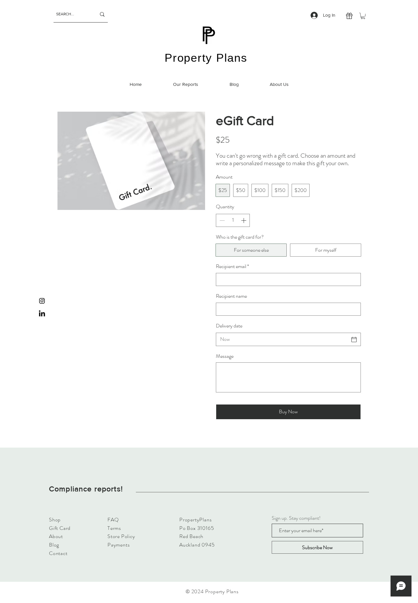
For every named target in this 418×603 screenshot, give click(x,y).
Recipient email (232, 266)
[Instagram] (42, 301)
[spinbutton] (233, 220)
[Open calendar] (354, 339)
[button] (363, 16)
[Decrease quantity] (221, 220)
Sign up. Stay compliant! (296, 518)
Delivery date (229, 325)
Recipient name (231, 296)
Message (224, 356)
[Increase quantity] (244, 220)
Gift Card (60, 528)
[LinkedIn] (42, 314)
